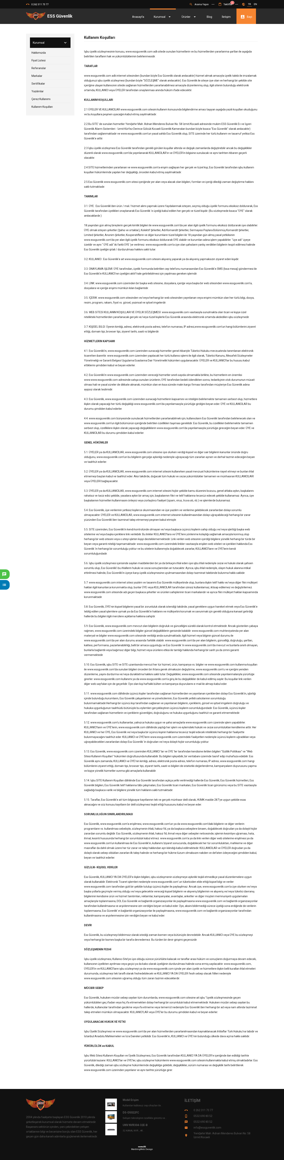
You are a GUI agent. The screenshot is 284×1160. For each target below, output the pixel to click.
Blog (209, 16)
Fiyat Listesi (38, 60)
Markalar (36, 75)
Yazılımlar (37, 91)
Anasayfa (138, 16)
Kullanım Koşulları (42, 106)
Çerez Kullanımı (40, 99)
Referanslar (38, 68)
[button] (225, 4)
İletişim (226, 16)
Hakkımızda (38, 52)
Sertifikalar (38, 83)
